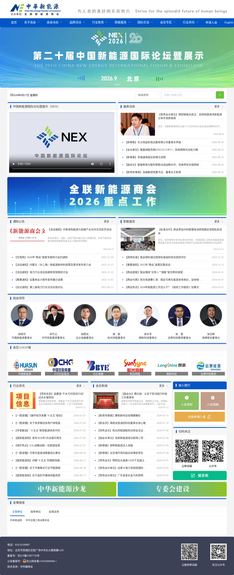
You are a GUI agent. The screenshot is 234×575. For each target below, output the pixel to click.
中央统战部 (16, 520)
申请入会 (211, 22)
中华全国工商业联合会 (37, 520)
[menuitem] (13, 22)
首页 (14, 22)
